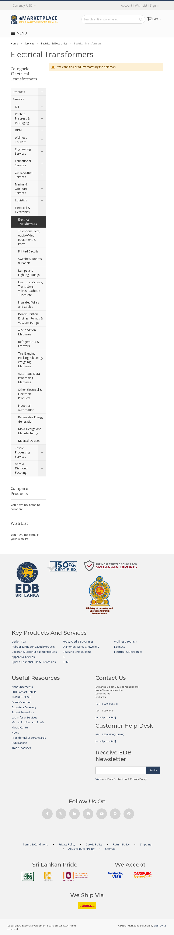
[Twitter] (61, 813)
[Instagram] (88, 813)
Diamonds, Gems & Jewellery (81, 647)
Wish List (141, 5)
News (15, 732)
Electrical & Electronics (54, 43)
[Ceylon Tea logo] (28, 876)
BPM (66, 662)
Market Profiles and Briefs (28, 722)
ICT (65, 657)
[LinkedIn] (74, 813)
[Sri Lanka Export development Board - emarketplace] (34, 19)
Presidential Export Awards (29, 738)
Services (29, 43)
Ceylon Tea (19, 641)
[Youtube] (101, 813)
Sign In (154, 5)
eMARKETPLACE (21, 697)
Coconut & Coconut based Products (34, 652)
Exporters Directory (24, 707)
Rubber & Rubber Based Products (33, 647)
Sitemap (110, 849)
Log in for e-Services (24, 717)
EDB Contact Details (24, 692)
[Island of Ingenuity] (75, 876)
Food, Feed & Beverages (78, 641)
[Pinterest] (115, 813)
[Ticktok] (128, 813)
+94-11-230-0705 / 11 (106, 703)
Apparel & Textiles (23, 657)
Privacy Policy (67, 844)
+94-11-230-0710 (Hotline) (109, 734)
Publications (19, 743)
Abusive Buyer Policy (81, 849)
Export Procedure (23, 712)
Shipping (145, 844)
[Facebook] (47, 813)
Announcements (22, 687)
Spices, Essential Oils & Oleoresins (34, 662)
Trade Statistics (21, 748)
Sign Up (153, 770)
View (98, 779)
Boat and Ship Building (77, 652)
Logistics (119, 647)
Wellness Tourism (125, 641)
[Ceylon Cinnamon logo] (48, 876)
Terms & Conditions (35, 844)
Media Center (20, 727)
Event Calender (21, 702)
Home (14, 43)
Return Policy (121, 844)
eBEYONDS (160, 925)
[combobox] (113, 19)
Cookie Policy (94, 844)
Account (126, 5)
